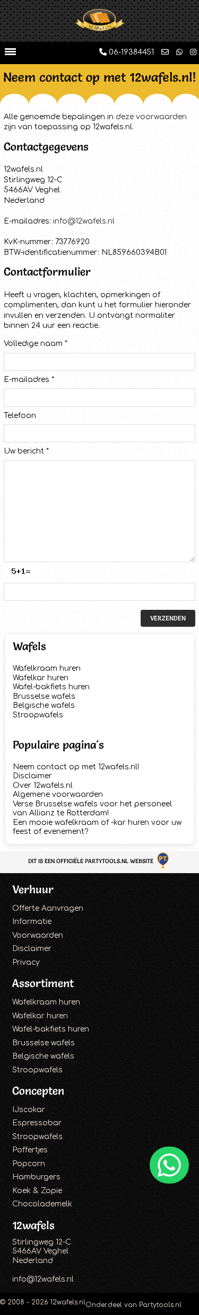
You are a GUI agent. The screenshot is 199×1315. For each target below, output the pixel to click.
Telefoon (20, 416)
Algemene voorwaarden (58, 794)
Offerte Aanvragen (47, 908)
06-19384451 (130, 52)
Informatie (31, 922)
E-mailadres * (29, 380)
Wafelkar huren (40, 678)
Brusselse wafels (44, 696)
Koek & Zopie (37, 1191)
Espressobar (37, 1123)
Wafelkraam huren (47, 668)
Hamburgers (36, 1177)
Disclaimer (32, 776)
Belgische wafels (44, 705)
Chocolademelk (42, 1204)
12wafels (33, 1225)
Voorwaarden (37, 935)
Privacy (26, 962)
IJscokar (28, 1110)
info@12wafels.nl (84, 221)
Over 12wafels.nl (43, 785)
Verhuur (33, 889)
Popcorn (28, 1164)
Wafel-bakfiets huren (51, 687)
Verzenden (168, 618)
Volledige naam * (35, 344)
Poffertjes (30, 1150)
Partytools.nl (160, 1305)
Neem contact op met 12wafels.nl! (76, 767)
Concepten (38, 1090)
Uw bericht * (26, 451)
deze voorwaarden (151, 117)
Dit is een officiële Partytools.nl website (91, 861)
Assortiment (43, 983)
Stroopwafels (38, 715)
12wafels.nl (67, 1302)
